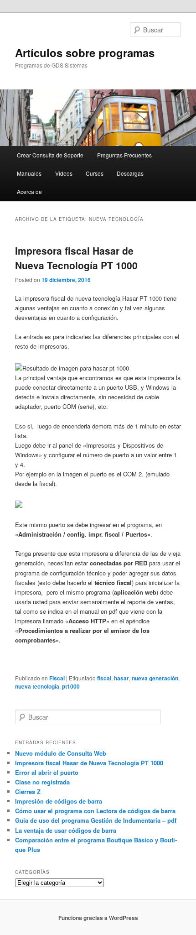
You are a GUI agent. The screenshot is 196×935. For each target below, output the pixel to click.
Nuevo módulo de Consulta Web (60, 753)
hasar (121, 678)
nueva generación (155, 678)
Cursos (94, 173)
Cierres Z (28, 791)
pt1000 (71, 686)
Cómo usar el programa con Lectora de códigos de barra (95, 810)
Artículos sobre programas (85, 52)
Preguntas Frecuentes (124, 155)
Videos (63, 173)
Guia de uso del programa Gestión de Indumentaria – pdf (95, 820)
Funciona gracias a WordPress (98, 918)
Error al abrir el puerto (46, 772)
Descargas (130, 173)
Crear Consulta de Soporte (50, 155)
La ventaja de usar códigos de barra (65, 830)
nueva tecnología (37, 686)
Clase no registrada (42, 782)
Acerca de (29, 191)
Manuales (29, 173)
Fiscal (57, 678)
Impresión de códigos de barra (58, 801)
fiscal (104, 678)
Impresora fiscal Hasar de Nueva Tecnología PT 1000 (76, 258)
